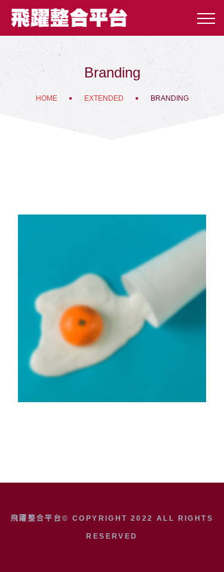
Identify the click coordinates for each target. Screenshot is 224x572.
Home (46, 98)
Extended (104, 98)
